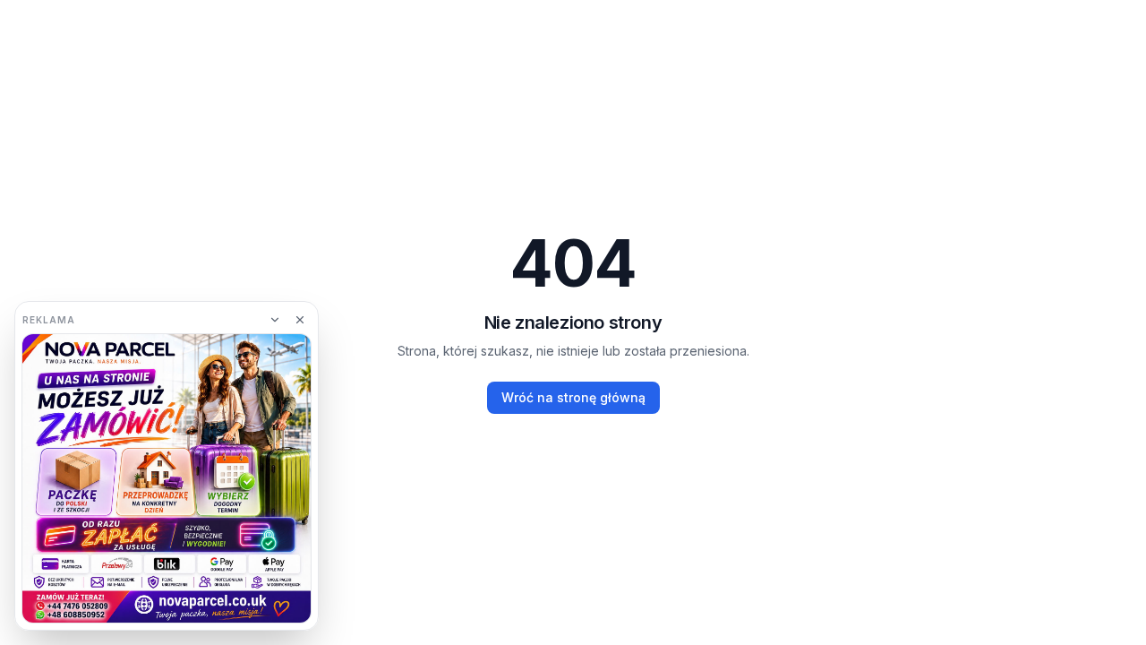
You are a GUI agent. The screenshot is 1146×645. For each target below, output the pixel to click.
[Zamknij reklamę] (300, 320)
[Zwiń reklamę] (275, 320)
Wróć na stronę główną (573, 397)
